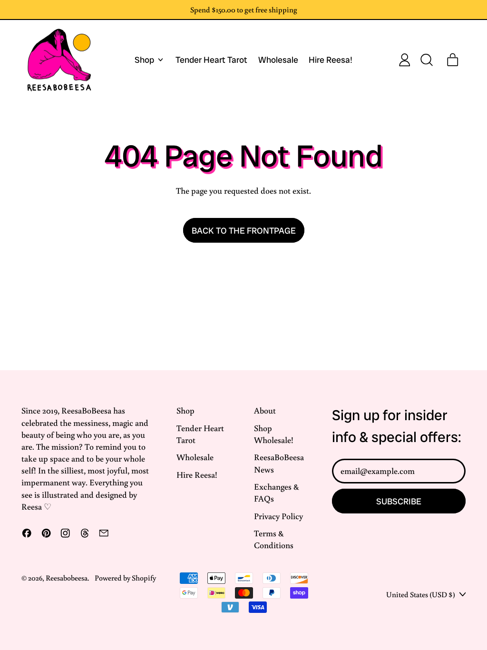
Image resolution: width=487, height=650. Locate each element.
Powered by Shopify (125, 577)
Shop (185, 410)
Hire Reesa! (330, 59)
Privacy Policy (278, 516)
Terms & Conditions (273, 539)
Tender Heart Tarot (211, 59)
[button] (426, 60)
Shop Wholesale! (273, 433)
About (265, 410)
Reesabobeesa (67, 577)
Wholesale (278, 59)
